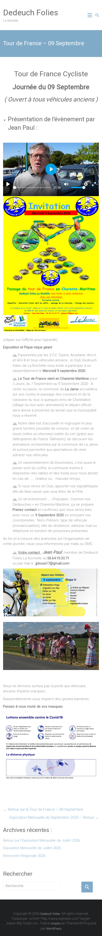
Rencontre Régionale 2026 (24, 856)
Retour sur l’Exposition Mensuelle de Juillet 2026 (41, 840)
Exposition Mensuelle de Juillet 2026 (32, 848)
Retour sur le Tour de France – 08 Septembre (43, 809)
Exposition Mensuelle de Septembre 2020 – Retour (54, 817)
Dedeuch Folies (30, 12)
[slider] (32, 187)
